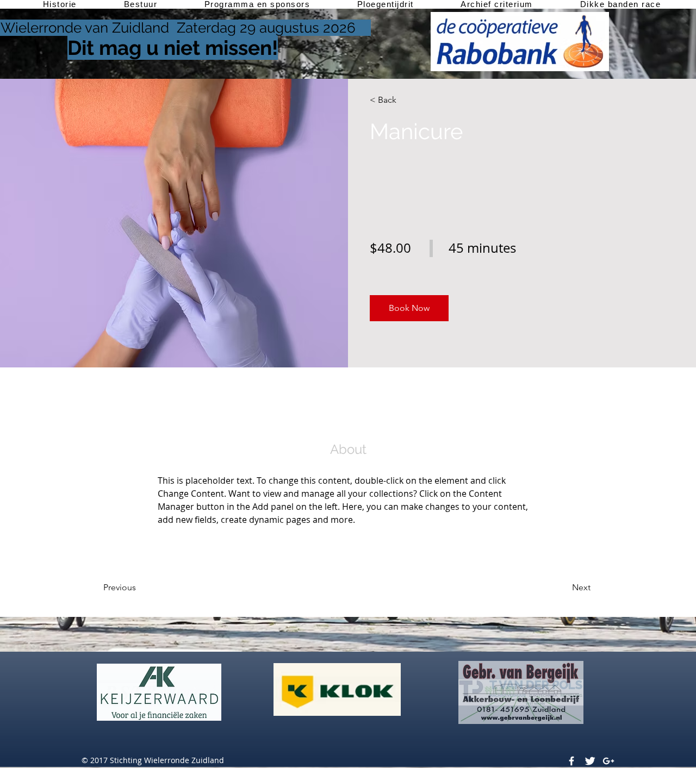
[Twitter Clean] (590, 761)
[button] (409, 308)
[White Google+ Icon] (608, 761)
